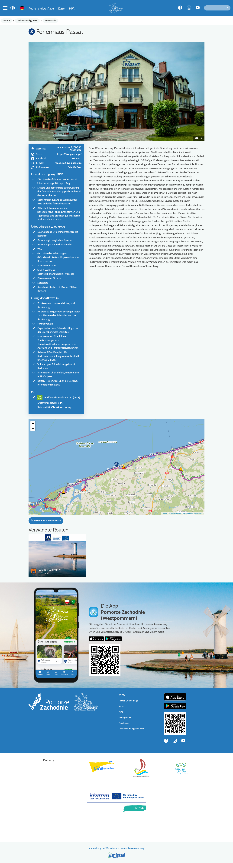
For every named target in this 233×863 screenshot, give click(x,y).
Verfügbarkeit (125, 717)
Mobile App (124, 723)
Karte (61, 8)
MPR (71, 8)
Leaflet (164, 513)
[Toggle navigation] (5, 8)
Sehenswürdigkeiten (27, 20)
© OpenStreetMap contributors (192, 513)
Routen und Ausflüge (41, 8)
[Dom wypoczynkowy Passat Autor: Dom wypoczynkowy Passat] (116, 91)
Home (6, 20)
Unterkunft (50, 20)
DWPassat (75, 158)
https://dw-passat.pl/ (69, 154)
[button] (42, 91)
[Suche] (228, 8)
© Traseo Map (174, 513)
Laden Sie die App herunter (131, 729)
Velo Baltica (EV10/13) (50, 570)
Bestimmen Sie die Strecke (47, 520)
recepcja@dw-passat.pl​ (68, 162)
